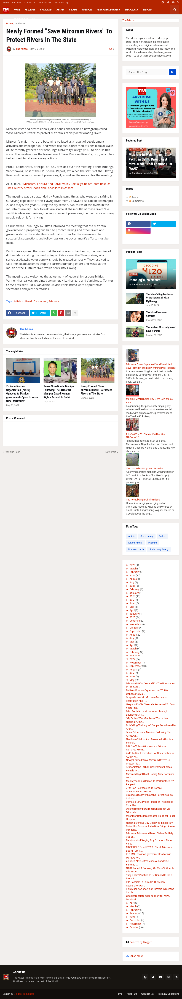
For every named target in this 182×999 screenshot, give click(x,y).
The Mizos (26, 329)
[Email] (68, 313)
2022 (132, 659)
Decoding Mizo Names (144, 280)
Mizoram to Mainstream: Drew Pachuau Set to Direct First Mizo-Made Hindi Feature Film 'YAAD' (150, 162)
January (134, 593)
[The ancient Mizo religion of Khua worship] (135, 331)
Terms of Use (45, 2)
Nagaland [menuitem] (46, 9)
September (135, 631)
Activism (20, 23)
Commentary (146, 536)
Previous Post (12, 452)
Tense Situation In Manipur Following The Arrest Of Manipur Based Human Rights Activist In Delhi (59, 392)
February (135, 572)
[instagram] (138, 231)
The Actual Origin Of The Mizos (143, 499)
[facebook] (163, 2)
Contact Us (30, 2)
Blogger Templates (24, 993)
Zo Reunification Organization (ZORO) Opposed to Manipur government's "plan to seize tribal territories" (22, 394)
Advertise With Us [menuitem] (24, 18)
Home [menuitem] (17, 9)
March (133, 568)
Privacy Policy (61, 2)
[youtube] (173, 2)
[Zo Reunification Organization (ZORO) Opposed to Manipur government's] (23, 370)
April (132, 610)
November (135, 624)
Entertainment (135, 542)
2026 (132, 565)
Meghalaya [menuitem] (131, 9)
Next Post (110, 452)
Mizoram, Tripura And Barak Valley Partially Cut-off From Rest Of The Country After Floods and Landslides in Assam (58, 186)
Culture (162, 536)
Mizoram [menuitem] (30, 9)
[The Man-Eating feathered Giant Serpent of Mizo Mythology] (135, 298)
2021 (132, 916)
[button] (174, 9)
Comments (137, 200)
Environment (40, 301)
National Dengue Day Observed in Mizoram (149, 822)
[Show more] (75, 313)
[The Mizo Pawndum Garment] (135, 316)
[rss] (178, 2)
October (134, 627)
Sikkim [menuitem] (73, 9)
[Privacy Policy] (138, 238)
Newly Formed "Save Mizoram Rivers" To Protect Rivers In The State (96, 390)
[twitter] (168, 2)
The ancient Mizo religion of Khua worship (160, 329)
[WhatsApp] (54, 313)
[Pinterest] (61, 313)
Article (131, 536)
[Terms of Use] (163, 231)
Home (6, 2)
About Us (16, 2)
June (132, 585)
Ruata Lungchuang (158, 549)
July (132, 582)
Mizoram (54, 301)
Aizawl (28, 301)
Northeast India (136, 549)
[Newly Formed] (97, 370)
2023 (132, 617)
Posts (134, 197)
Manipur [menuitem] (87, 9)
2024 (132, 596)
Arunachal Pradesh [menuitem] (108, 9)
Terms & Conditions (168, 993)
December (135, 620)
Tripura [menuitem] (147, 9)
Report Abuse (136, 956)
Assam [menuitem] (60, 9)
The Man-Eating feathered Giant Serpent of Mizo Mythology (159, 298)
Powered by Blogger (141, 942)
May (132, 606)
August (134, 578)
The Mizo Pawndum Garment (156, 314)
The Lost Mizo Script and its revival (145, 468)
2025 (132, 575)
